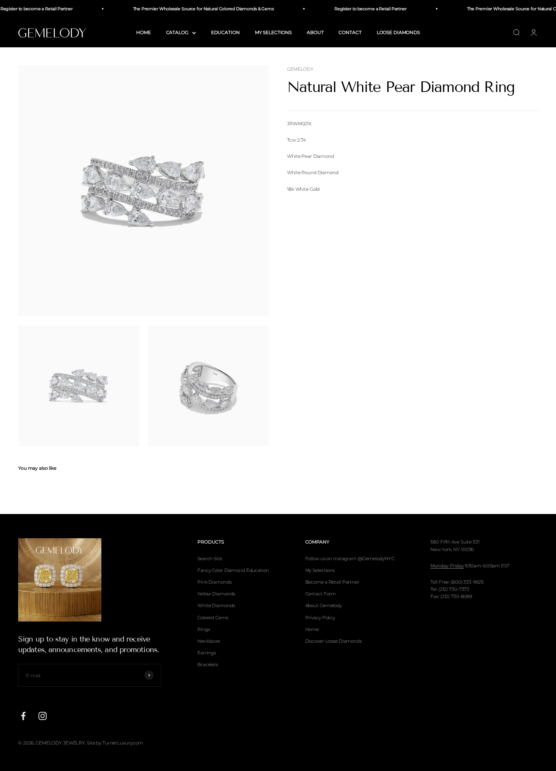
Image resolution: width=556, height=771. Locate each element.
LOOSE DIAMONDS (398, 32)
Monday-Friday (446, 566)
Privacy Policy (320, 617)
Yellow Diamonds (216, 594)
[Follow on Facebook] (23, 716)
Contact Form (320, 594)
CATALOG (177, 32)
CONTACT (350, 32)
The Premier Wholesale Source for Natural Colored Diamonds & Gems (196, 8)
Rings (203, 629)
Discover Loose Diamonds (333, 641)
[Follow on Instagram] (42, 716)
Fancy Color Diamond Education (233, 570)
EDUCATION (225, 32)
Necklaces (208, 641)
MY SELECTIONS (273, 32)
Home (312, 629)
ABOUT (315, 32)
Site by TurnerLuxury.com (115, 743)
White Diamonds (216, 605)
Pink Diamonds (214, 582)
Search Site (209, 558)
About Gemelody (323, 605)
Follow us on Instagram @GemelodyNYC (349, 558)
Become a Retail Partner (332, 582)
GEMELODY (300, 69)
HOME (143, 32)
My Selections (320, 570)
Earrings (206, 653)
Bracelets (207, 664)
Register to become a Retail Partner (364, 8)
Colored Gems (212, 617)
